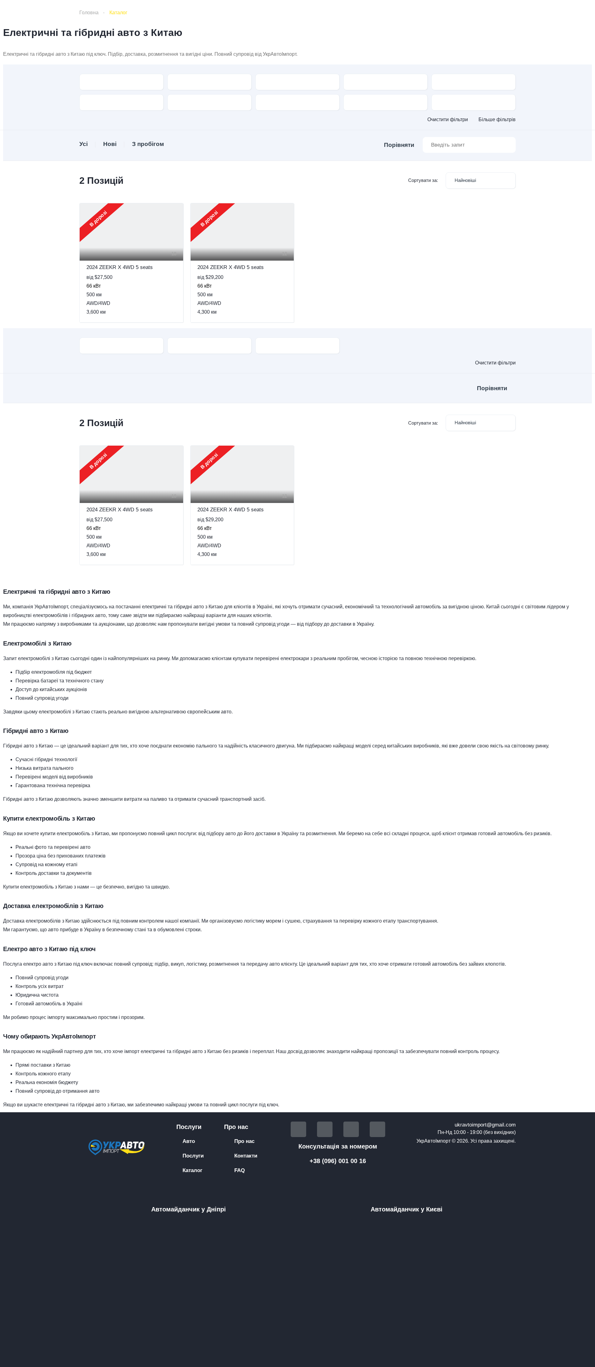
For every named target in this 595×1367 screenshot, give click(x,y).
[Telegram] (325, 1129)
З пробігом (148, 144)
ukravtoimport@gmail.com (485, 1125)
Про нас (244, 1141)
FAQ (239, 1170)
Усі (83, 144)
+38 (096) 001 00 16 (338, 1161)
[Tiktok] (351, 1129)
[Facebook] (298, 1129)
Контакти (245, 1156)
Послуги (193, 1156)
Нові (110, 144)
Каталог (192, 1170)
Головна (89, 12)
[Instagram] (377, 1129)
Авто (189, 1141)
